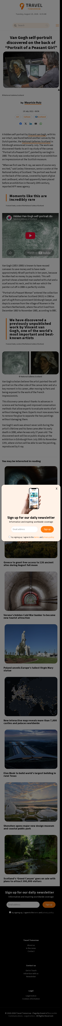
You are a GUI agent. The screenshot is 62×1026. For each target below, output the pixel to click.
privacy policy (48, 537)
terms (36, 537)
